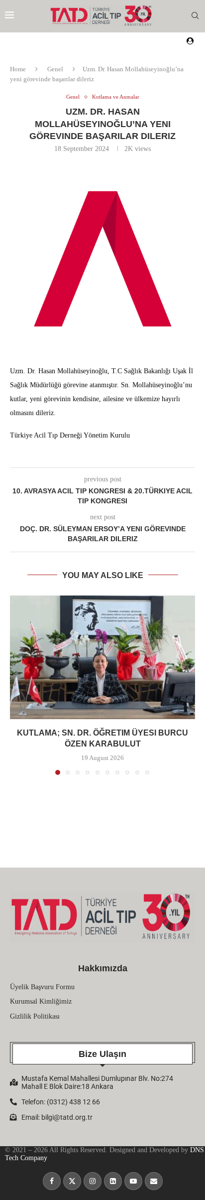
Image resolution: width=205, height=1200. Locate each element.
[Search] (195, 16)
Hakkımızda (102, 968)
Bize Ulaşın (102, 1054)
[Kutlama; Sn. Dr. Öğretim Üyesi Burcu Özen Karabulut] (102, 657)
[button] (18, 684)
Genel (55, 69)
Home (18, 69)
